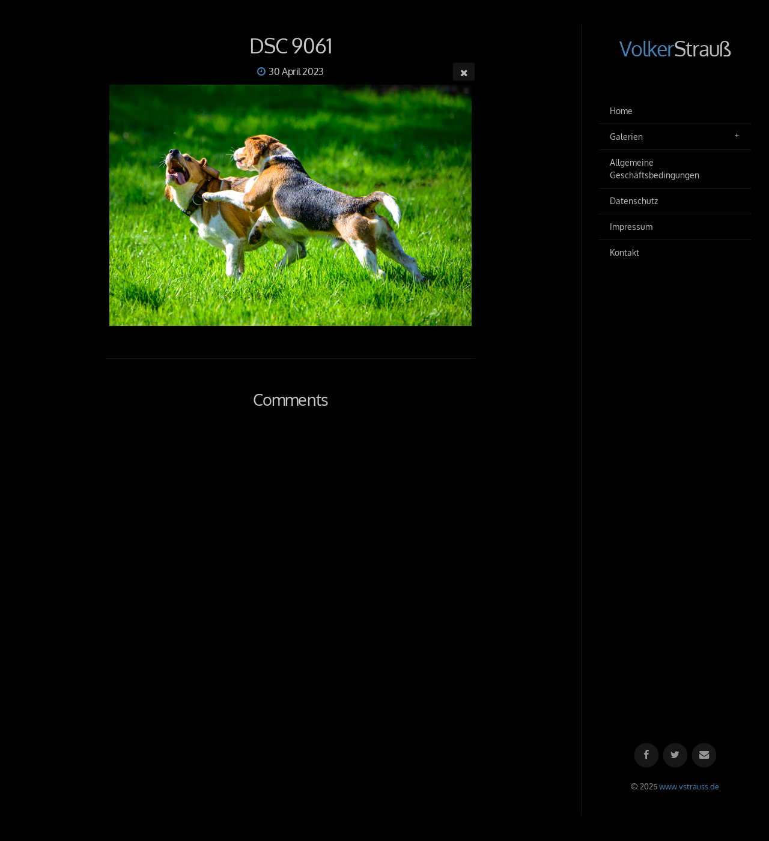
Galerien (626, 136)
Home (621, 111)
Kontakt (624, 252)
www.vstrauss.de (689, 786)
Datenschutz (634, 201)
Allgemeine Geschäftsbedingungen (654, 169)
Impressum (631, 227)
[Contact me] (703, 755)
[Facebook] (646, 755)
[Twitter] (675, 755)
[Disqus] (290, 591)
